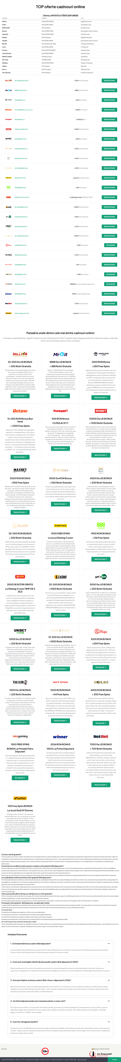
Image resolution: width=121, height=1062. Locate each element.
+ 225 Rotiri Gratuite (20, 643)
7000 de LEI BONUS (101, 744)
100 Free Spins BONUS (20, 806)
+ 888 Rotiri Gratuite (60, 366)
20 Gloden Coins (86, 25)
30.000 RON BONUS (20, 533)
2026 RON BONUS (60, 744)
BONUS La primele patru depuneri (20, 750)
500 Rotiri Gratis (47, 56)
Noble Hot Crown (86, 21)
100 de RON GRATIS (48, 34)
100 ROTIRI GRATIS (47, 25)
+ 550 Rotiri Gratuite (20, 366)
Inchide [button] (114, 1059)
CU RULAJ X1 (84, 47)
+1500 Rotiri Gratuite (60, 641)
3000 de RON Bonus (60, 478)
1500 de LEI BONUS (20, 690)
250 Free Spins (46, 69)
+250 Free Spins (101, 366)
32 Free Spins (46, 66)
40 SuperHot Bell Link (87, 44)
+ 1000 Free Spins (20, 425)
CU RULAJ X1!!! (60, 423)
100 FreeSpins (46, 28)
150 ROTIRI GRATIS (47, 40)
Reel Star (83, 66)
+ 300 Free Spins (101, 694)
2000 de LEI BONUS (20, 639)
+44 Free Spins (60, 694)
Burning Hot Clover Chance (89, 31)
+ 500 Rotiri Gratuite (101, 588)
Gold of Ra (84, 56)
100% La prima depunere (60, 748)
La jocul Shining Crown (60, 537)
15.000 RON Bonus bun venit (20, 420)
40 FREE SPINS (46, 60)
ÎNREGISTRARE (19, 396)
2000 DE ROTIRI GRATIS (20, 584)
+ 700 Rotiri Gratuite (101, 748)
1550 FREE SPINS (20, 744)
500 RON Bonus (60, 418)
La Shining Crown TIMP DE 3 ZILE (20, 590)
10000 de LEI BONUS (100, 418)
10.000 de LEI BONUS (60, 637)
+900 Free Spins (20, 482)
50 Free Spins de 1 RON (49, 44)
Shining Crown (85, 28)
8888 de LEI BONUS (60, 361)
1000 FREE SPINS (60, 533)
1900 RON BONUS (101, 533)
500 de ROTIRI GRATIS (48, 50)
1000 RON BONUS (60, 690)
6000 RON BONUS (101, 690)
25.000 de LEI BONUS (20, 361)
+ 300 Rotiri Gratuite (60, 482)
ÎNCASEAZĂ (100, 667)
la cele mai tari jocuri (87, 72)
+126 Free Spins (100, 537)
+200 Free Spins (101, 643)
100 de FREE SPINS (47, 31)
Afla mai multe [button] (82, 1059)
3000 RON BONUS (20, 478)
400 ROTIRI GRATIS (48, 21)
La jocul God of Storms (20, 810)
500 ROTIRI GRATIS (48, 53)
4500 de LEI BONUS (101, 478)
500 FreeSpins (46, 37)
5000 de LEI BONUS (101, 584)
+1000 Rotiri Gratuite (60, 588)
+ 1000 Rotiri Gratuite (101, 423)
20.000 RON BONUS (60, 584)
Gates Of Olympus (87, 63)
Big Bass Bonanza (86, 37)
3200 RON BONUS (101, 639)
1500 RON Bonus (101, 361)
